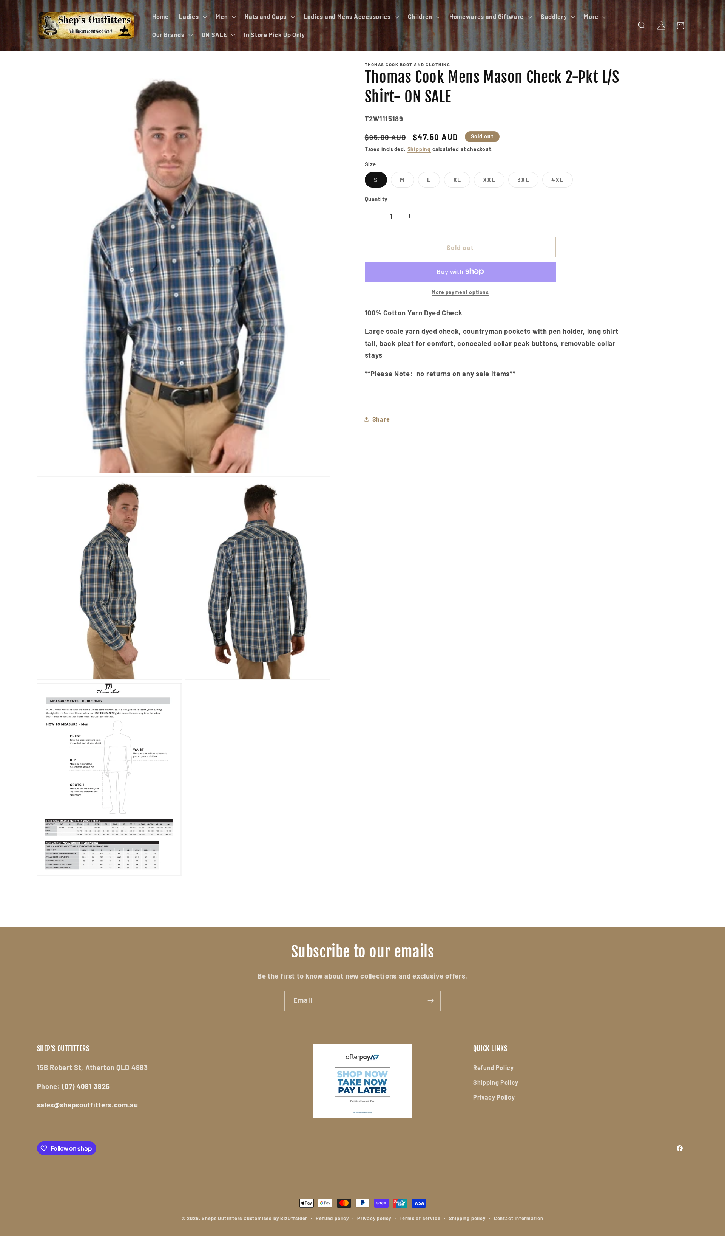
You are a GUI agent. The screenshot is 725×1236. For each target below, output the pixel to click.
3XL (527, 181)
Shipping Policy (495, 1082)
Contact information (518, 1218)
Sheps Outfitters (222, 1218)
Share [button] (381, 418)
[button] (192, 17)
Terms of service (420, 1218)
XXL (493, 181)
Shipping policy (467, 1218)
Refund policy (332, 1218)
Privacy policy (374, 1218)
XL (461, 181)
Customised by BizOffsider (275, 1218)
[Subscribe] (430, 1001)
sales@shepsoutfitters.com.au (87, 1105)
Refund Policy (493, 1067)
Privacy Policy (494, 1097)
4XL (561, 181)
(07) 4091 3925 (86, 1086)
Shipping (419, 149)
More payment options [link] (460, 292)
